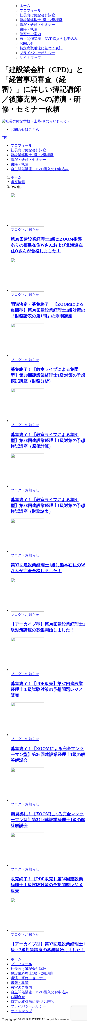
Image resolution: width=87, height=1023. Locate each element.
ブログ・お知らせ (25, 229)
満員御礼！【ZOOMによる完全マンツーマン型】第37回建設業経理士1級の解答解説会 (48, 819)
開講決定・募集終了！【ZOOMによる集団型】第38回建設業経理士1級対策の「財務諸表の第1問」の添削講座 (48, 310)
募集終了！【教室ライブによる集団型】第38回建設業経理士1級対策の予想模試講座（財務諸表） (48, 505)
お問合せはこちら (25, 129)
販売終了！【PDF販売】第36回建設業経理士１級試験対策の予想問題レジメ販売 (47, 885)
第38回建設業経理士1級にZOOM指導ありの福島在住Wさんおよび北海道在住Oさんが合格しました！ (47, 245)
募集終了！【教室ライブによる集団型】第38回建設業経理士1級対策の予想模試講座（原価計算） (48, 440)
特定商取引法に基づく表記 (41, 48)
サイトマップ (30, 57)
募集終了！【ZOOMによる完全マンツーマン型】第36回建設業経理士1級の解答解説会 (48, 754)
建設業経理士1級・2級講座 (41, 20)
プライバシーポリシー (37, 53)
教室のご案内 (30, 34)
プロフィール (30, 10)
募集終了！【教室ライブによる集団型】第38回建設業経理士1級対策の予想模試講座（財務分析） (48, 375)
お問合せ (27, 43)
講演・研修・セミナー (37, 24)
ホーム (25, 6)
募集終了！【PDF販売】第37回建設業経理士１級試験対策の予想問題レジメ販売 (47, 689)
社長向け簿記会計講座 (37, 15)
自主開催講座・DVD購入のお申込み (49, 39)
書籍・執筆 (28, 29)
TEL (5, 138)
